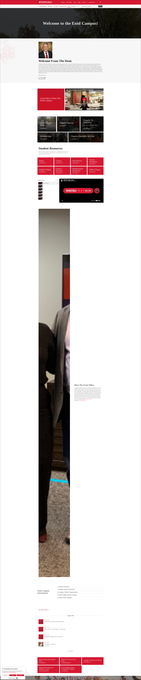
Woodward (73, 6)
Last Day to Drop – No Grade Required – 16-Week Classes (55, 629)
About (75, 2)
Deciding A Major (47, 186)
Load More (70, 651)
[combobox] (90, 6)
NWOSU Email (46, 198)
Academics (63, 2)
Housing (45, 195)
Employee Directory (63, 6)
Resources (84, 2)
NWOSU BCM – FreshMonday (50, 644)
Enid (69, 6)
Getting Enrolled (46, 189)
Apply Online (46, 183)
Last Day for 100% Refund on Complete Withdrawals (54, 621)
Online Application (43, 6)
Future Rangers (69, 2)
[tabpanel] (81, 191)
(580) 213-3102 (87, 399)
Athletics (79, 2)
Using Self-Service (47, 192)
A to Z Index (56, 6)
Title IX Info (50, 6)
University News (92, 2)
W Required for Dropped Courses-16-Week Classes (53, 636)
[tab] (48, 183)
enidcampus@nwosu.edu (82, 400)
